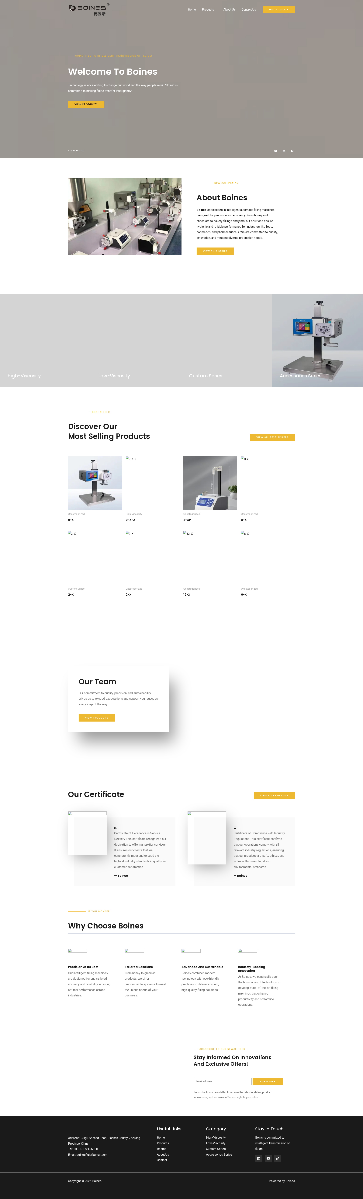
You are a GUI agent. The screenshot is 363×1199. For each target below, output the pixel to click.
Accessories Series (219, 1154)
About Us (229, 9)
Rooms (161, 1149)
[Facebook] (258, 1158)
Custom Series (216, 1149)
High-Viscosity (216, 1137)
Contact (162, 1160)
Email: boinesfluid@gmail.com (87, 1155)
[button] (279, 9)
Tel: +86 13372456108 (83, 1149)
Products (208, 9)
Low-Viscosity (215, 1143)
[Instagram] (277, 1158)
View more (76, 150)
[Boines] (89, 9)
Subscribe (267, 1081)
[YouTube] (268, 1158)
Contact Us (249, 9)
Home (192, 9)
